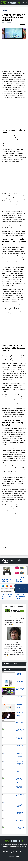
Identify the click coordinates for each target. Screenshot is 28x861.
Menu (24, 2)
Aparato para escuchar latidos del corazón (20, 755)
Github (13, 646)
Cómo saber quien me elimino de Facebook (20, 828)
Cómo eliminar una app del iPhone (20, 721)
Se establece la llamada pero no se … (19, 747)
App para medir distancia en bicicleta (19, 706)
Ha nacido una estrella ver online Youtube (20, 788)
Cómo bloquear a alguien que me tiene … (20, 796)
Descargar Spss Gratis (13, 852)
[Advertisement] (14, 55)
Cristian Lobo (12, 642)
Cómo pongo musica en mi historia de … (19, 698)
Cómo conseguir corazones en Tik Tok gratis (20, 739)
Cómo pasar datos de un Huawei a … (20, 681)
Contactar (12, 856)
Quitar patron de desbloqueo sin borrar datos (19, 763)
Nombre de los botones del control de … (19, 673)
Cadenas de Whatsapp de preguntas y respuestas (19, 780)
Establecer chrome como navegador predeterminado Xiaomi (20, 804)
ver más (7, 548)
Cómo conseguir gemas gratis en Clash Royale (20, 812)
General (4, 10)
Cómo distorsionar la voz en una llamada (20, 730)
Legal (17, 856)
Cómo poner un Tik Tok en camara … (20, 819)
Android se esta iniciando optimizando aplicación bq (19, 714)
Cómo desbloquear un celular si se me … (20, 690)
